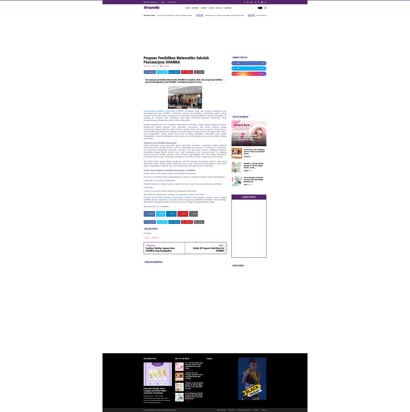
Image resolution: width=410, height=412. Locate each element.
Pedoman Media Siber (244, 410)
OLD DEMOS (227, 8)
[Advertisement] (205, 34)
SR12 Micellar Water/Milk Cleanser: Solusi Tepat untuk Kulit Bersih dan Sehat (256, 15)
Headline (176, 15)
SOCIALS (219, 8)
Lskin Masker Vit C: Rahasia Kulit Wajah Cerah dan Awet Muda (200, 15)
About (163, 2)
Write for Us (172, 2)
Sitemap (264, 410)
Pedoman (232, 410)
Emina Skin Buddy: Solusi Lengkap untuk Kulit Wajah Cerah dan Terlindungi (155, 390)
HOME (188, 8)
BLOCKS (211, 8)
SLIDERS (203, 8)
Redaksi (256, 410)
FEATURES (194, 8)
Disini (166, 207)
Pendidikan (166, 66)
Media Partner (221, 410)
